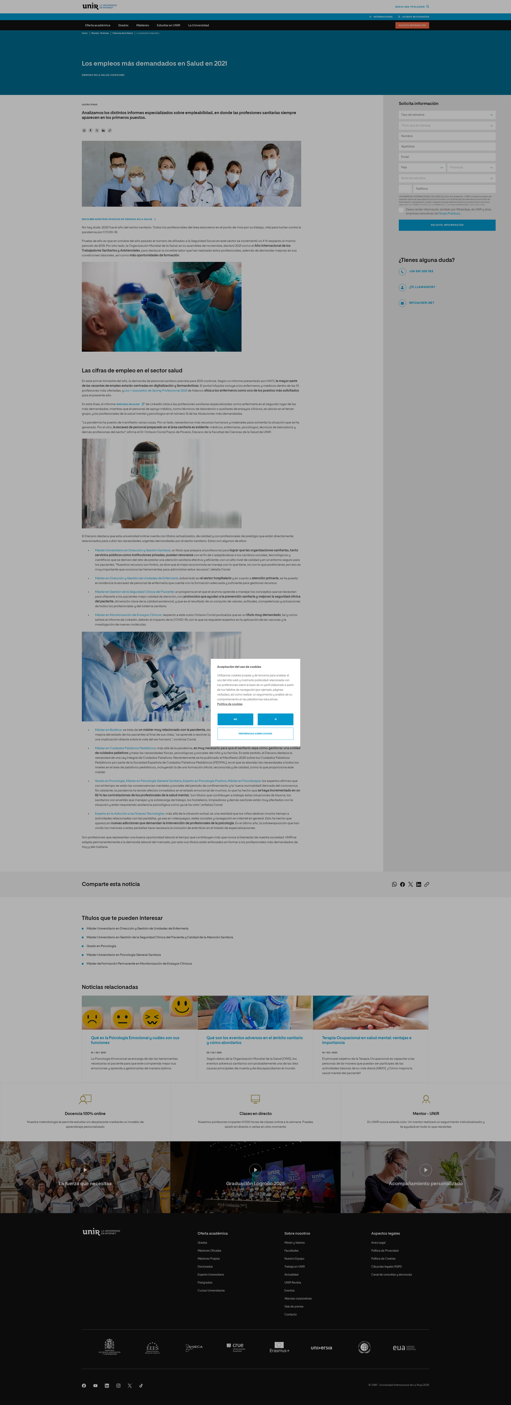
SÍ (276, 719)
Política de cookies (230, 704)
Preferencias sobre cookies (255, 734)
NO (235, 719)
